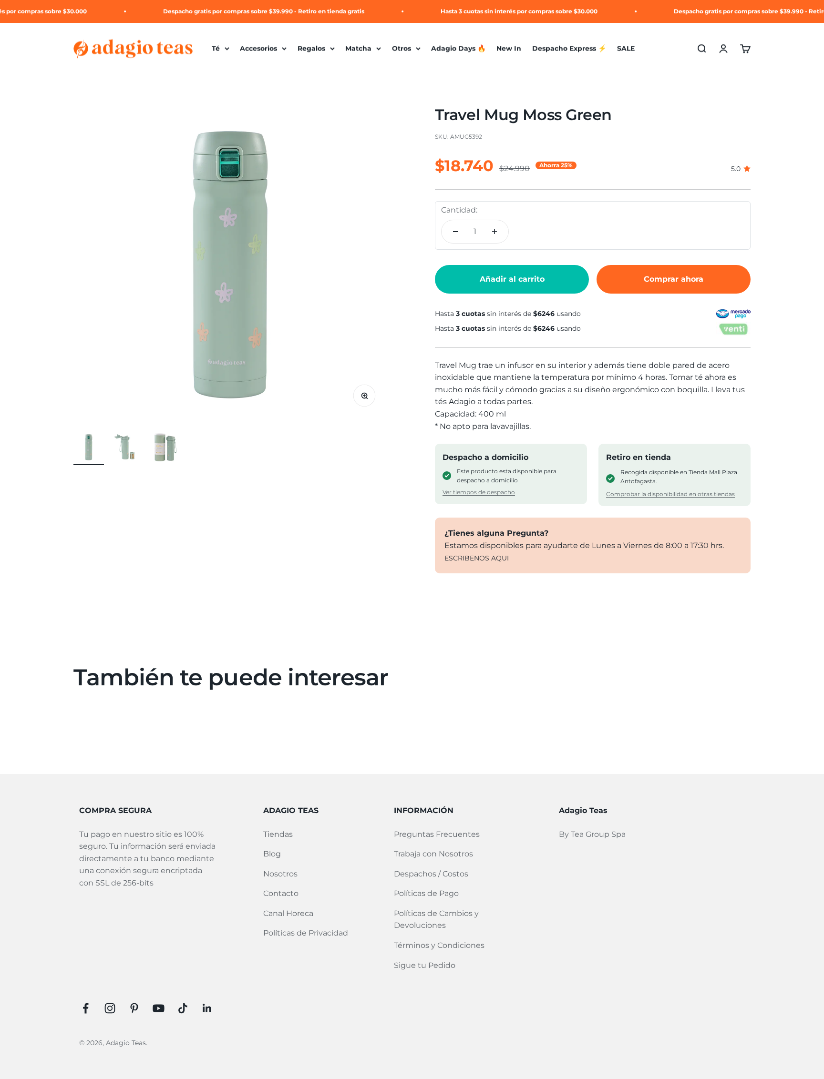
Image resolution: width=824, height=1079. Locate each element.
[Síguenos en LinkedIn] (207, 1008)
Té (216, 48)
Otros (401, 48)
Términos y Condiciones (439, 945)
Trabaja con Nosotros (433, 853)
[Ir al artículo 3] (165, 448)
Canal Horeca (288, 913)
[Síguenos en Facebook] (85, 1008)
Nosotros (280, 873)
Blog (272, 853)
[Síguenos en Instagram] (109, 1008)
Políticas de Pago (426, 893)
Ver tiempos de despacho (479, 492)
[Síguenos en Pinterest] (134, 1008)
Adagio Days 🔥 (458, 48)
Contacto (281, 893)
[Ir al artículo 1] (88, 448)
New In (508, 48)
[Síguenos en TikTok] (182, 1008)
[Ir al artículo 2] (127, 448)
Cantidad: (459, 209)
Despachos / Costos (431, 873)
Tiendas (278, 834)
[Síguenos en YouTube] (158, 1008)
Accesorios (258, 48)
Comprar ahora (673, 279)
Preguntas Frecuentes (437, 834)
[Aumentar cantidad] (494, 231)
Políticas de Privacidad (305, 932)
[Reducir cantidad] (455, 231)
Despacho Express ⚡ (569, 48)
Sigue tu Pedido (424, 965)
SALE (626, 48)
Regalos (311, 48)
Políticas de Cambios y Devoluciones (436, 919)
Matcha (358, 48)
